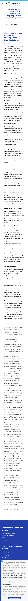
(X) (2, 560)
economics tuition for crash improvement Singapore (12, 380)
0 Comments (11, 43)
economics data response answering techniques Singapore (14, 354)
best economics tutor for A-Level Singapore (13, 329)
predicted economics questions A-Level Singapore (11, 494)
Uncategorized (12, 17)
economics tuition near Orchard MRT (13, 399)
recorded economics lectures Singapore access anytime (12, 499)
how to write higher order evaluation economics (12, 480)
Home (7, 17)
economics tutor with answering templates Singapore (13, 446)
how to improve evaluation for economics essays (14, 472)
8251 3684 (6, 540)
